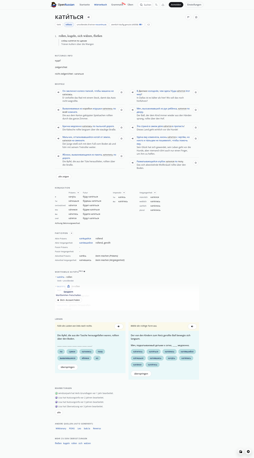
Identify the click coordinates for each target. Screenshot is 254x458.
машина (106, 90)
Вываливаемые (70, 108)
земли (106, 136)
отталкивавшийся (83, 136)
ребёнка (172, 108)
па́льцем (150, 140)
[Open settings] (248, 451)
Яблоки (66, 154)
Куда (173, 90)
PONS (72, 428)
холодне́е (153, 90)
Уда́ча (140, 136)
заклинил (71, 90)
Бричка (66, 126)
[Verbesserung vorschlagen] (188, 17)
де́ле (160, 126)
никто (140, 140)
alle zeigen (63, 176)
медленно (76, 126)
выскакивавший (151, 108)
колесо (81, 90)
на (72, 140)
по (114, 108)
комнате (72, 111)
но (188, 136)
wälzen (87, 443)
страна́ (144, 126)
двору (140, 111)
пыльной (101, 126)
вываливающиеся (81, 154)
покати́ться (100, 24)
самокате (79, 140)
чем (161, 90)
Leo (79, 428)
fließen (58, 443)
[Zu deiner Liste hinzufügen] (196, 17)
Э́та (138, 126)
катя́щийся (85, 238)
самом (154, 126)
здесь (167, 90)
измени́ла (153, 136)
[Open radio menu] (240, 451)
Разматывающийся (147, 161)
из (81, 108)
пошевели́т (165, 140)
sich (80, 443)
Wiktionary (61, 428)
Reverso (97, 428)
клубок (161, 161)
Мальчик (67, 136)
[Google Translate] (156, 5)
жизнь (163, 136)
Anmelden (176, 4)
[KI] (163, 5)
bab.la (87, 428)
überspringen (68, 367)
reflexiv (69, 24)
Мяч (139, 108)
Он (64, 90)
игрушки (97, 108)
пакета (98, 154)
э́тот (188, 90)
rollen (74, 443)
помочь (183, 140)
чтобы (97, 90)
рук (165, 108)
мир (139, 94)
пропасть (179, 126)
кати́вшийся (86, 242)
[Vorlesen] (88, 17)
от (101, 136)
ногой (96, 136)
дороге (110, 126)
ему (146, 136)
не (112, 90)
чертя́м (182, 136)
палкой (89, 90)
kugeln (66, 443)
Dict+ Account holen (70, 300)
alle (59, 412)
